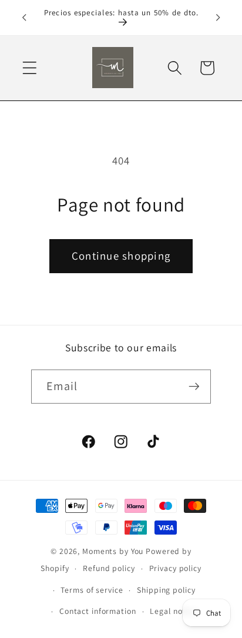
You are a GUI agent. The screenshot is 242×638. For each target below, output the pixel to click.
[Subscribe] (194, 387)
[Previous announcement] (24, 18)
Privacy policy (175, 568)
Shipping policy (166, 590)
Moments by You (112, 551)
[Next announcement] (218, 18)
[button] (30, 68)
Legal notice (173, 611)
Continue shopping (121, 256)
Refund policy (109, 568)
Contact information (97, 611)
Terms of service (91, 590)
